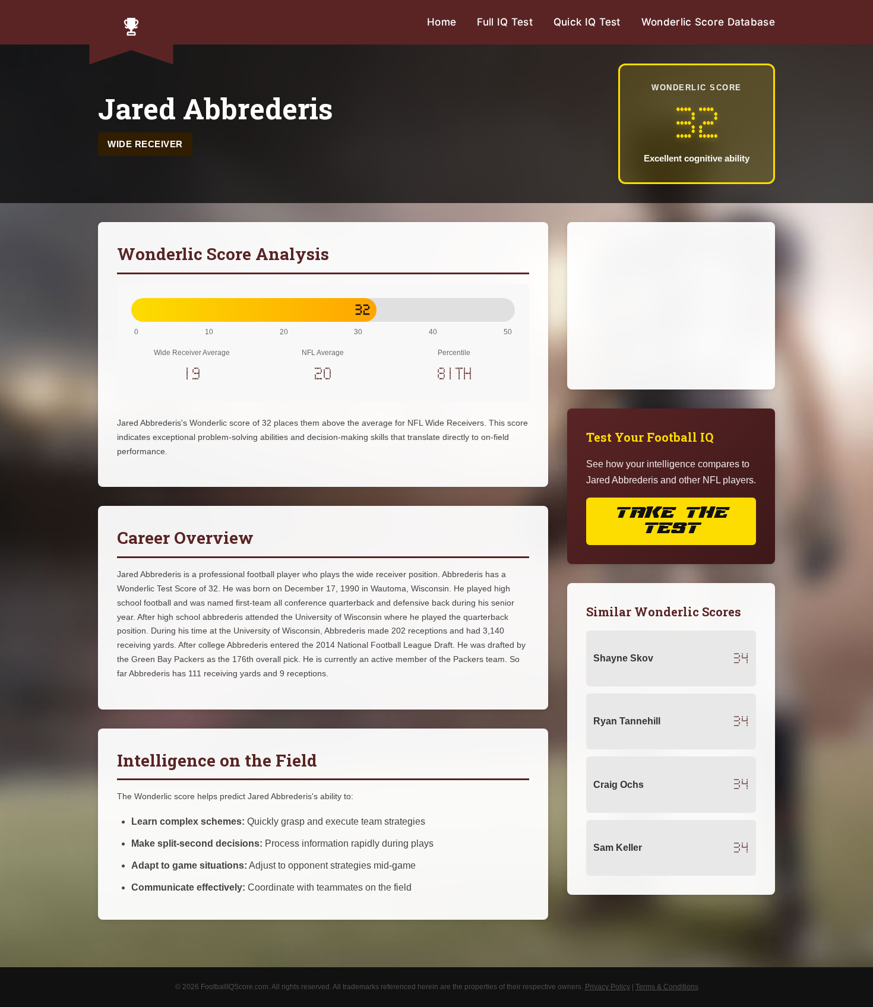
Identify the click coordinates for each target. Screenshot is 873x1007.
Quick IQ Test (587, 22)
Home (441, 22)
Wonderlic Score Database (708, 22)
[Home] (131, 27)
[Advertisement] (671, 306)
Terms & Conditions (666, 987)
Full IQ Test (505, 22)
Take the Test (671, 521)
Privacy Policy (607, 987)
